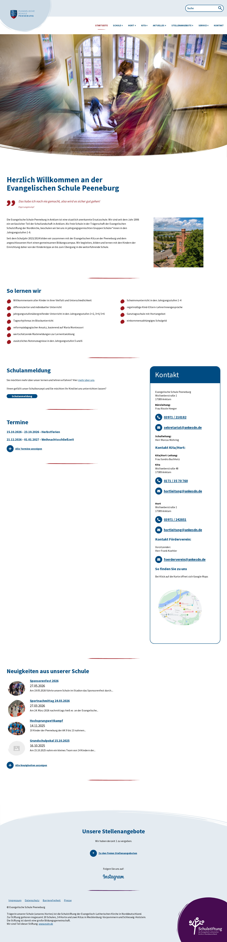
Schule (117, 25)
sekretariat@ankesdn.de (183, 427)
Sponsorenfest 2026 (44, 681)
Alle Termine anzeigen (28, 448)
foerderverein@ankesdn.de (185, 559)
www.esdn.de (46, 923)
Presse (68, 900)
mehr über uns (86, 380)
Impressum (14, 900)
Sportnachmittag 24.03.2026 (50, 701)
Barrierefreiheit (52, 900)
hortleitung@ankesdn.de (183, 491)
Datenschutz (32, 900)
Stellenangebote (181, 25)
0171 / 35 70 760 (176, 481)
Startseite (101, 25)
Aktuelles (159, 25)
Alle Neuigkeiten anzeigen (31, 765)
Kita (143, 25)
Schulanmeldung (22, 396)
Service (203, 25)
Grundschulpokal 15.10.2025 (49, 741)
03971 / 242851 (175, 519)
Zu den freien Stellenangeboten (118, 853)
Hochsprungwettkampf (46, 721)
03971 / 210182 (175, 417)
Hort (131, 25)
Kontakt (219, 25)
